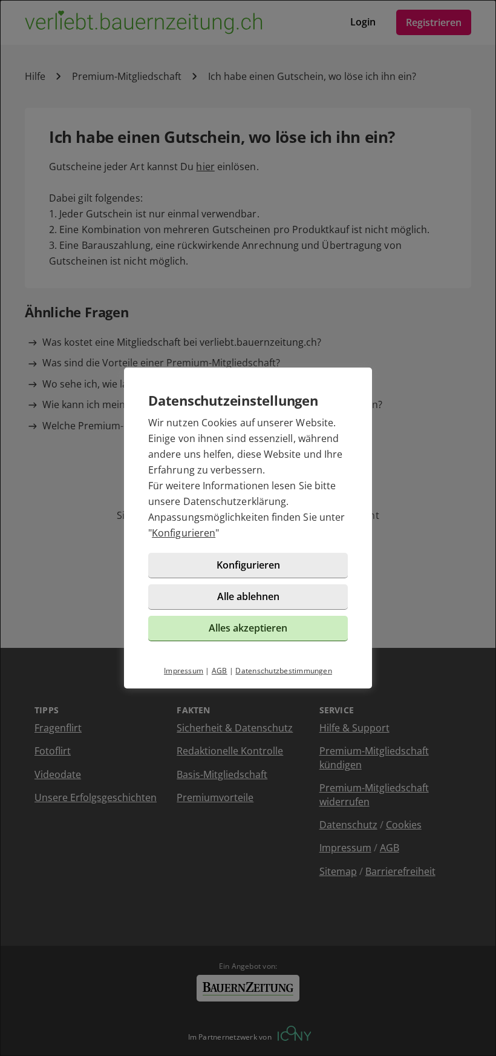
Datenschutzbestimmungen (283, 670)
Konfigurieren (183, 533)
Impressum (183, 670)
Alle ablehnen (248, 596)
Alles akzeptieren (248, 628)
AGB (219, 670)
